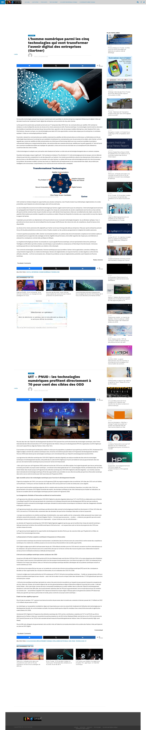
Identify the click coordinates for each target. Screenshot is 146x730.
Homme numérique (45, 272)
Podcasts (44, 2)
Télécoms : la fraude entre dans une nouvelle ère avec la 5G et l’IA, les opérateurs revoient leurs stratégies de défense (28, 664)
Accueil (27, 2)
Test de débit (54, 2)
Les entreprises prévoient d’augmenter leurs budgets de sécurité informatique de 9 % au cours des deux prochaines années (89, 294)
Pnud (73, 641)
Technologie (55, 272)
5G (27, 641)
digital (28, 272)
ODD (70, 641)
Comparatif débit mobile (87, 2)
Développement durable (44, 641)
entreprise (35, 272)
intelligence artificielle (60, 641)
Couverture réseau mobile (68, 2)
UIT (85, 641)
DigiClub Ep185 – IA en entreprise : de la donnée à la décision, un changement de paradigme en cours (29, 294)
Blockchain (32, 641)
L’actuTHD (35, 2)
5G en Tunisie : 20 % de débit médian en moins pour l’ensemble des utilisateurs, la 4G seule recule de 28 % (59, 663)
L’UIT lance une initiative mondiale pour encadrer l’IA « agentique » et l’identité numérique (88, 663)
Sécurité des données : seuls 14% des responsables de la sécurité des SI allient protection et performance (58, 294)
